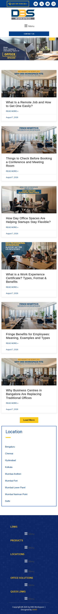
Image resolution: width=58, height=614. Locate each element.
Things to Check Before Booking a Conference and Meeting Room (29, 162)
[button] (29, 26)
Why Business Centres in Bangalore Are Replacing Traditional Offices (24, 394)
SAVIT (34, 609)
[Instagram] (53, 4)
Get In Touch (18, 4)
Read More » (12, 111)
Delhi (7, 501)
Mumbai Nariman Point (16, 494)
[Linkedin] (47, 4)
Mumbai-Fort (11, 480)
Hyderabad (10, 460)
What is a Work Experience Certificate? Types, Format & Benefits (26, 278)
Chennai (9, 453)
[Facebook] (35, 4)
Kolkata (8, 467)
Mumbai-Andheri (13, 474)
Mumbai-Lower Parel (15, 487)
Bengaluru (10, 446)
